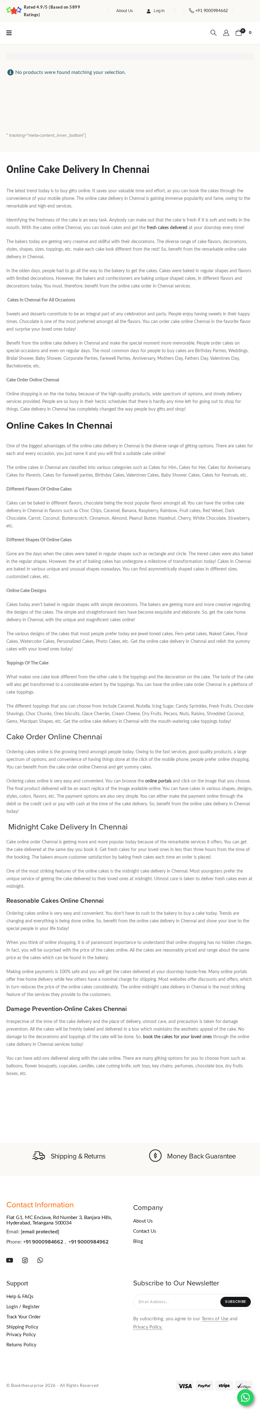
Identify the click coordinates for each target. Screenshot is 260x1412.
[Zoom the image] (40, 32)
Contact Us (144, 1231)
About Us (124, 10)
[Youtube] (9, 1260)
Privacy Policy (21, 1334)
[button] (213, 33)
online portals (158, 781)
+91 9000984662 (43, 1242)
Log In (159, 10)
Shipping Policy (22, 1327)
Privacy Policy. (148, 1327)
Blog (138, 1241)
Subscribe (235, 1302)
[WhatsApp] (40, 1260)
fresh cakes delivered (167, 228)
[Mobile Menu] (11, 33)
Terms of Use (215, 1319)
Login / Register (23, 1306)
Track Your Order (23, 1317)
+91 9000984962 (88, 1242)
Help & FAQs (20, 1296)
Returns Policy (21, 1345)
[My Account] (226, 33)
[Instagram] (25, 1260)
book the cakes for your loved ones (177, 1037)
